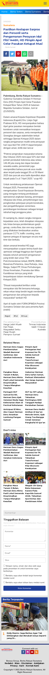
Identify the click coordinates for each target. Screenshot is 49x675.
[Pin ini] (18, 54)
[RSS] (36, 652)
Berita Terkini (16, 11)
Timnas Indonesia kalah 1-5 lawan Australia (37, 326)
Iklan (17, 663)
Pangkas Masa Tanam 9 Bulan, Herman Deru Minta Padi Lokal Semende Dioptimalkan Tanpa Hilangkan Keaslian (13, 380)
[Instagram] (28, 652)
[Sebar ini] (6, 54)
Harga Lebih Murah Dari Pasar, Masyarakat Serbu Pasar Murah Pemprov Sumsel (12, 328)
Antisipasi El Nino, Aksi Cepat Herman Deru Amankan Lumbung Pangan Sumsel (13, 414)
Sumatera (9, 25)
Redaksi (9, 663)
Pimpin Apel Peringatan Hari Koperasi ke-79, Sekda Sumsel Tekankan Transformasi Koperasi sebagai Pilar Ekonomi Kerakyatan (34, 357)
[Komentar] (30, 54)
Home (4, 11)
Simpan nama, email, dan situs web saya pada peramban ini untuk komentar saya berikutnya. (22, 568)
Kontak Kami (32, 666)
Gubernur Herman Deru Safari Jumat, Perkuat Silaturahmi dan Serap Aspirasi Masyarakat (35, 377)
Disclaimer (26, 663)
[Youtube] (32, 652)
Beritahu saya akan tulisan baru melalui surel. (25, 582)
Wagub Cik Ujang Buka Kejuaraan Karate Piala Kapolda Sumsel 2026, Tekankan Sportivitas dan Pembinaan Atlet (33, 493)
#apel (7, 316)
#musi (24, 316)
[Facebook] (23, 652)
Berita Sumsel (10, 47)
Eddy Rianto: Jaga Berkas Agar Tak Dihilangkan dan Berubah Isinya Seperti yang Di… (26, 635)
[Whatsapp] (24, 54)
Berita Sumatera (33, 11)
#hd (16, 316)
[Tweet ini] (12, 54)
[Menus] (45, 3)
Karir (21, 666)
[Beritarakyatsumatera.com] (7, 649)
